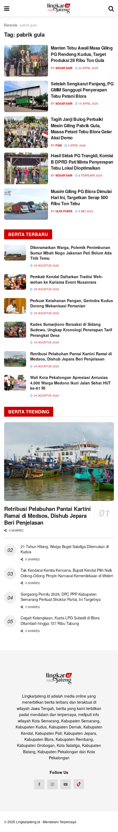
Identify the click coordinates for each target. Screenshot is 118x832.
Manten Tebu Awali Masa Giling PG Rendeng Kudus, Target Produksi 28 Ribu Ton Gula (82, 54)
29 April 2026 (88, 68)
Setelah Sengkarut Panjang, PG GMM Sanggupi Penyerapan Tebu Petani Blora (82, 89)
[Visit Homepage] (58, 8)
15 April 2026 (88, 103)
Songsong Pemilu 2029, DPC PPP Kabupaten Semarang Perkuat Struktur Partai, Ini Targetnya (61, 596)
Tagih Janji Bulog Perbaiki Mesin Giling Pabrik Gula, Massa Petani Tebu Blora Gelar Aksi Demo (81, 128)
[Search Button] (111, 8)
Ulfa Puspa (63, 211)
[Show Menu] (6, 8)
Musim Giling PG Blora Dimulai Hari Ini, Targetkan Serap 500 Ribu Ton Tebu (81, 197)
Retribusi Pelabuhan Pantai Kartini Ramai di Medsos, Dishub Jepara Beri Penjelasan (71, 356)
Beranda (10, 25)
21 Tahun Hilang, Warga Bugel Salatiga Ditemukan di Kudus (65, 549)
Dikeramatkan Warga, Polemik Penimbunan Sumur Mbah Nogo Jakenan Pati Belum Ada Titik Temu (71, 253)
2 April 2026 (76, 145)
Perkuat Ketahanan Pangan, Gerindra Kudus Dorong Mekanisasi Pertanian (71, 303)
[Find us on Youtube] (65, 784)
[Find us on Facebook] (39, 784)
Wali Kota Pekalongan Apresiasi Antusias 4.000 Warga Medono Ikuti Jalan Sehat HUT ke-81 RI (70, 383)
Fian (58, 145)
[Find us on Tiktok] (79, 784)
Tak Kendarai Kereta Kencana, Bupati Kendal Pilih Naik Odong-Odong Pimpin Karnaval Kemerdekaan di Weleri (67, 572)
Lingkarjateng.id (28, 821)
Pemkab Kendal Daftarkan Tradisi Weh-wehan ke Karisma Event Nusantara (66, 279)
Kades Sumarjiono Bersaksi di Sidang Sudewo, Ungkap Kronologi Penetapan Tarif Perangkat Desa (71, 329)
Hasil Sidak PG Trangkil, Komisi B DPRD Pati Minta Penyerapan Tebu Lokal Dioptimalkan (82, 161)
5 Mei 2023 (85, 211)
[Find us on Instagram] (52, 784)
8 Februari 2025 (90, 175)
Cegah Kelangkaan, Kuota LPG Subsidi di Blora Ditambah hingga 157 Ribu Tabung (60, 620)
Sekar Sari (63, 68)
